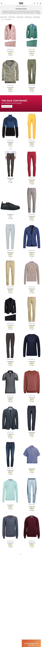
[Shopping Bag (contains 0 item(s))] (40, 3)
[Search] (34, 3)
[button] (21, 554)
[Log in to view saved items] (37, 3)
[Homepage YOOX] (21, 3)
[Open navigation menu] (1, 3)
